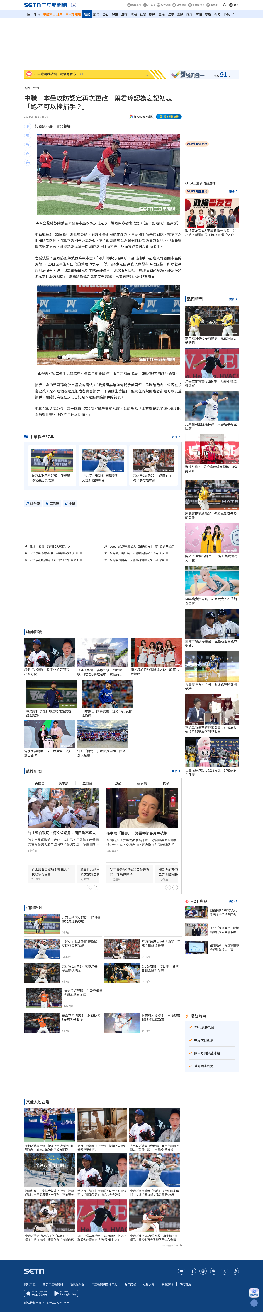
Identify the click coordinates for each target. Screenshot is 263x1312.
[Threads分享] (27, 144)
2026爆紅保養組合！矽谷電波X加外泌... (55, 553)
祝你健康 (166, 5)
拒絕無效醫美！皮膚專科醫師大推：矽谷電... (138, 560)
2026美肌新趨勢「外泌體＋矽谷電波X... (55, 560)
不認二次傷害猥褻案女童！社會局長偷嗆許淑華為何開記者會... (211, 729)
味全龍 (44, 222)
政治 (133, 14)
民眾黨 (63, 783)
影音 (106, 14)
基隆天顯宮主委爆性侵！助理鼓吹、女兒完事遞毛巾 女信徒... (99, 672)
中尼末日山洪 (52, 14)
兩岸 (189, 14)
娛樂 (152, 14)
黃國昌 (40, 783)
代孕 (166, 783)
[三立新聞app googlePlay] (65, 1293)
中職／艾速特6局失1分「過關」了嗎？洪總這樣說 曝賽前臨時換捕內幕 (49, 1237)
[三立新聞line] (213, 1271)
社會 (143, 14)
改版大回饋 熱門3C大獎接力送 (50, 546)
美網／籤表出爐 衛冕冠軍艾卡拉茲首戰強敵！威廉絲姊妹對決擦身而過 (49, 1147)
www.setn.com (59, 1303)
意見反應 (148, 1284)
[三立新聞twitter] (224, 1271)
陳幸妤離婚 (73, 14)
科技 (226, 14)
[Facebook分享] (27, 126)
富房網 (214, 5)
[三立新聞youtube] (181, 1271)
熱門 (96, 14)
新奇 (217, 14)
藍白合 (87, 783)
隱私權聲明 (77, 1284)
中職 (38, 408)
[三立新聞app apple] (36, 1293)
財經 (199, 14)
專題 (208, 14)
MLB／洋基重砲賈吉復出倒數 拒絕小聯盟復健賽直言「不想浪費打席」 (101, 1237)
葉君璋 (66, 222)
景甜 (118, 783)
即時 (36, 14)
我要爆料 (167, 1284)
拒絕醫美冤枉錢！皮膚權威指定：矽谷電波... (138, 553)
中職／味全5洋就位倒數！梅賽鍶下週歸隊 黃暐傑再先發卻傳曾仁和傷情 (153, 1237)
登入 (236, 5)
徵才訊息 (186, 1284)
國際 (180, 14)
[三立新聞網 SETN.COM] (28, 14)
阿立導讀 (181, 5)
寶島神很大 (198, 5)
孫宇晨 (142, 783)
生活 (161, 14)
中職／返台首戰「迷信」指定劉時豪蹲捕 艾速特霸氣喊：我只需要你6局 (154, 1192)
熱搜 (115, 14)
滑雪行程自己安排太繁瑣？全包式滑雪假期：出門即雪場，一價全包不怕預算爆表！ (49, 1192)
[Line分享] (27, 135)
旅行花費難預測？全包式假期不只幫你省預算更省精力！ (101, 1147)
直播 (124, 14)
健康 (171, 14)
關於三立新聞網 (53, 1284)
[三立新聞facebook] (192, 1271)
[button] (224, 5)
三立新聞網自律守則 (104, 1284)
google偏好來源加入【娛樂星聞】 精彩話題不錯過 (142, 546)
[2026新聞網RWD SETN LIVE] (73, 5)
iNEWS (151, 5)
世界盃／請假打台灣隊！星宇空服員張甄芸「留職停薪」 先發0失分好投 (101, 1192)
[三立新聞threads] (235, 1271)
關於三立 (30, 1284)
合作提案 (130, 1284)
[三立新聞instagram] (203, 1271)
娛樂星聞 (136, 5)
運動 (87, 14)
